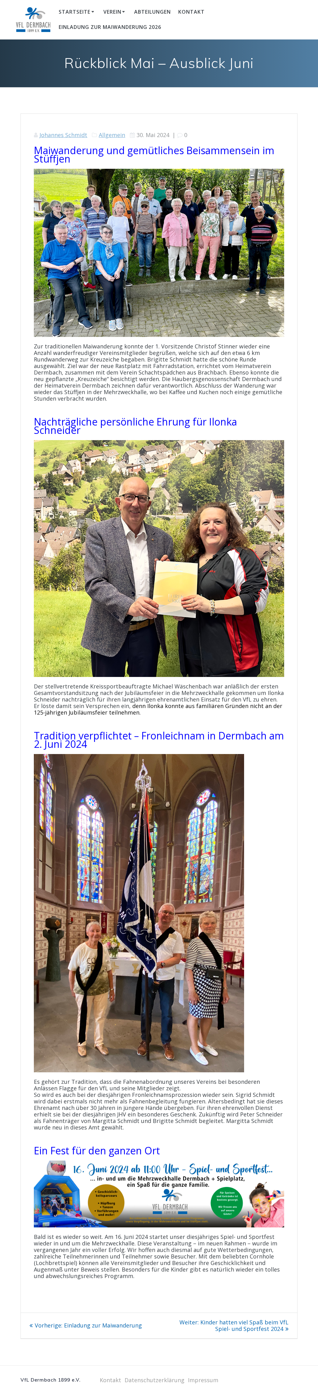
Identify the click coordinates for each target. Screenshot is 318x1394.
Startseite (74, 11)
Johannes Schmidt (63, 135)
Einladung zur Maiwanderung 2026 (110, 27)
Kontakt (191, 11)
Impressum (203, 1380)
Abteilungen (152, 11)
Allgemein (112, 135)
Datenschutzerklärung (154, 1380)
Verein (112, 11)
